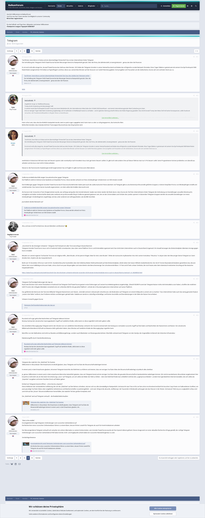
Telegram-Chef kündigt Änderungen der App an (39, 305)
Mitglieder (91, 6)
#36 (197, 242)
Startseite (51, 6)
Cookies (49, 510)
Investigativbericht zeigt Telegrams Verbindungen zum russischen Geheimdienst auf (58, 443)
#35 (197, 223)
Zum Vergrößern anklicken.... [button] (110, 118)
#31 (197, 57)
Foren (60, 6)
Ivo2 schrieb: (29, 100)
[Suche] (196, 6)
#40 (197, 417)
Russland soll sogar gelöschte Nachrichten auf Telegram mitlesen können (48, 344)
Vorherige (10, 51)
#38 (197, 315)
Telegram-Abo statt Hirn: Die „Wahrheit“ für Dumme (47, 402)
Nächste (38, 51)
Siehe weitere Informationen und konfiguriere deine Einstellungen (50, 514)
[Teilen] (194, 57)
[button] (64, 6)
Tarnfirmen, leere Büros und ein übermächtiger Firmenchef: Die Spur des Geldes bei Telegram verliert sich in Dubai (61, 76)
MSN (23, 89)
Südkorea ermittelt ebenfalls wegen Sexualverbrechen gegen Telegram (47, 208)
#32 (197, 95)
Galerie (80, 6)
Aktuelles (70, 6)
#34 (197, 174)
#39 (197, 359)
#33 (197, 131)
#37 (197, 279)
